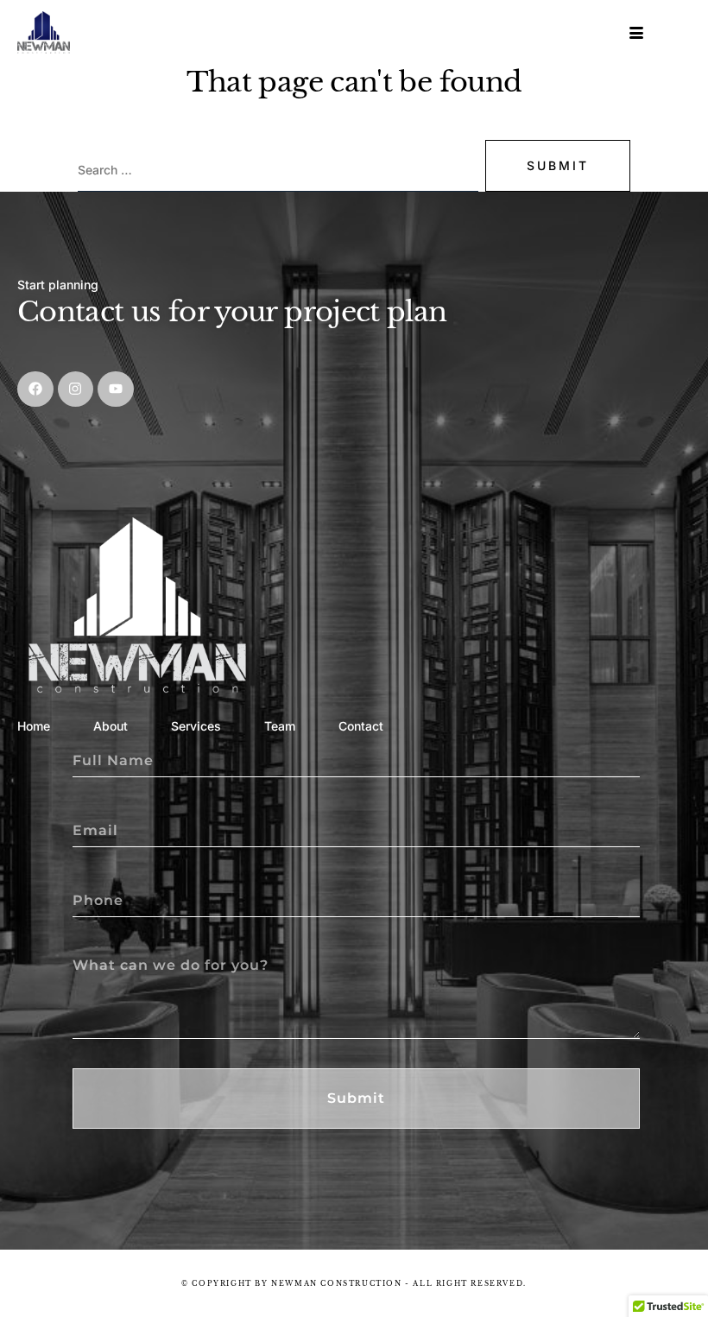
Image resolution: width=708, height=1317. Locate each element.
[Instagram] (76, 389)
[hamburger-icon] (637, 33)
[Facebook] (35, 389)
